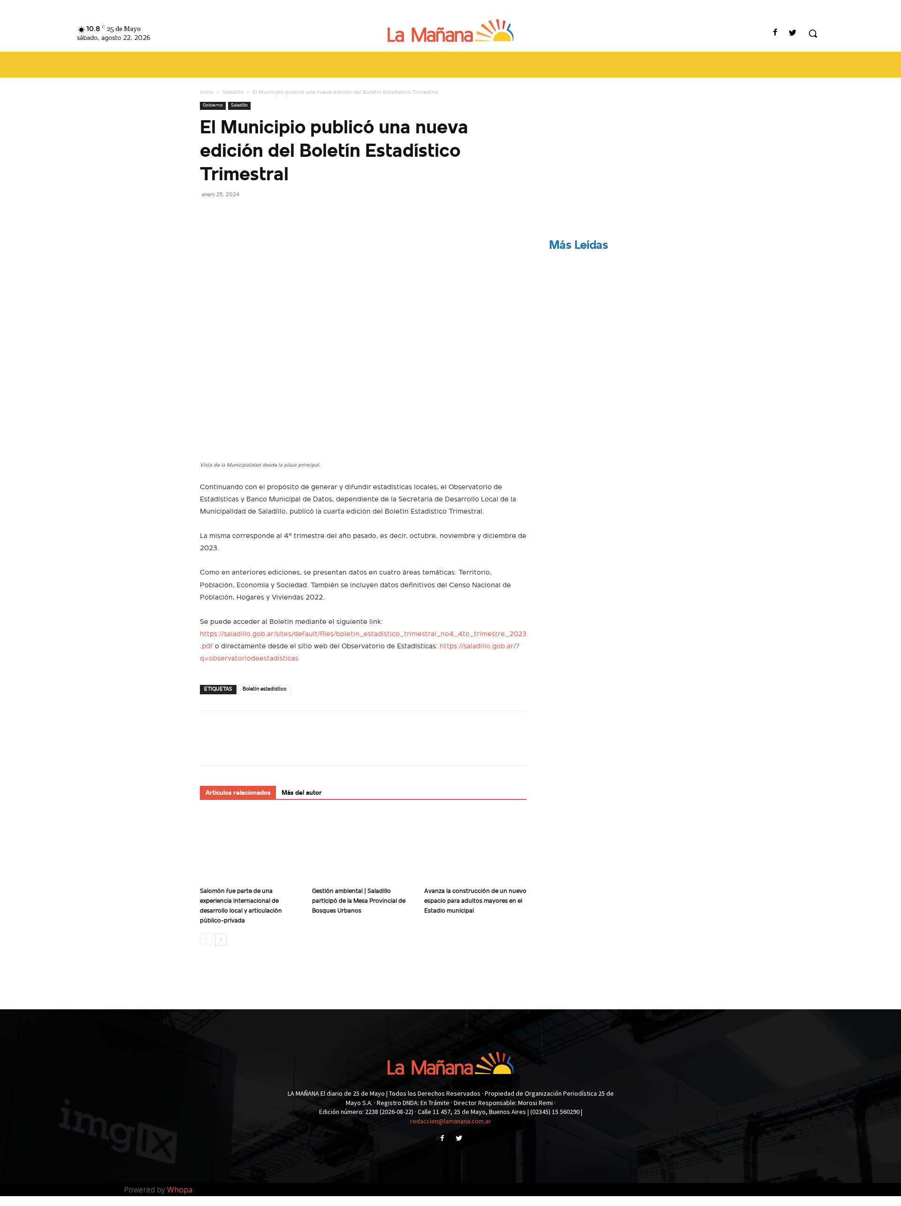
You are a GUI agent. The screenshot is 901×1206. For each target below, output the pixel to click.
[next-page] (221, 939)
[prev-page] (206, 939)
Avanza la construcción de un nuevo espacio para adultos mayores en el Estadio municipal (475, 901)
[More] (296, 215)
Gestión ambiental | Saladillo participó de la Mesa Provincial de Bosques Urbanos (358, 901)
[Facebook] (775, 33)
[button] (813, 33)
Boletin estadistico (264, 689)
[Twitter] (792, 33)
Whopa (179, 1189)
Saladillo (233, 92)
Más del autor (302, 793)
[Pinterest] (252, 215)
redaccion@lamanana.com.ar (450, 1121)
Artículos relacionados (238, 793)
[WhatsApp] (274, 215)
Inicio (207, 92)
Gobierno (213, 105)
